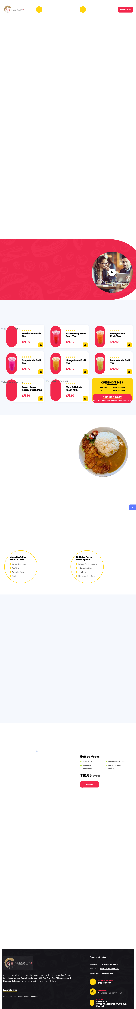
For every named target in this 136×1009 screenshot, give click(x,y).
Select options (85, 344)
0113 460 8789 (112, 397)
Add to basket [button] (40, 344)
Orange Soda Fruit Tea (117, 335)
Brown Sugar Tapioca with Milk (32, 388)
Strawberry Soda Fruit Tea (76, 335)
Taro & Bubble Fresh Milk (74, 388)
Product (89, 784)
